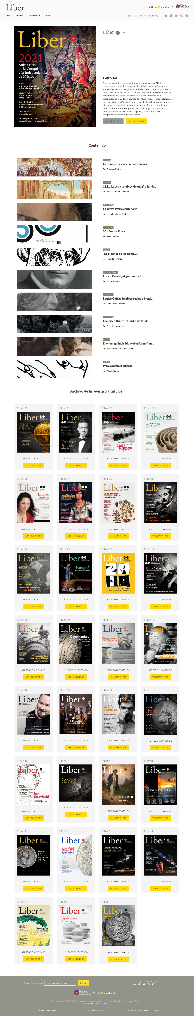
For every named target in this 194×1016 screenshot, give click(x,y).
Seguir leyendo (113, 121)
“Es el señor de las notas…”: (121, 254)
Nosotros (127, 15)
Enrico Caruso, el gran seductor (123, 276)
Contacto (138, 15)
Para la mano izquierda (118, 366)
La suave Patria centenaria (120, 209)
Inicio (8, 15)
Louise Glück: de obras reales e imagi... (128, 298)
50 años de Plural (114, 231)
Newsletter (150, 15)
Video (47, 15)
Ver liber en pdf (137, 121)
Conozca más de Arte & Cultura (95, 1003)
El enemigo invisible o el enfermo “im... (128, 343)
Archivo (19, 15)
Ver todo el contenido (33, 458)
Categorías (33, 15)
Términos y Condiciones (46, 1010)
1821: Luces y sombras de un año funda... (130, 186)
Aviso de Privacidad (95, 1010)
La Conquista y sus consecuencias (125, 164)
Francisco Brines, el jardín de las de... (126, 321)
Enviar (83, 982)
